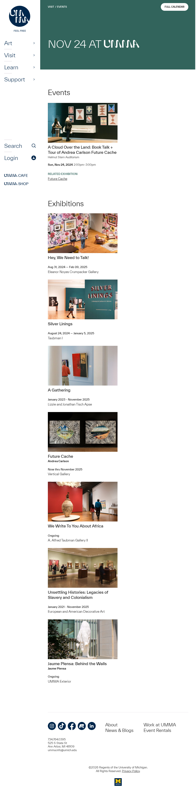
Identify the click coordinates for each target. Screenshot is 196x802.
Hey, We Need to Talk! (68, 257)
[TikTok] (62, 726)
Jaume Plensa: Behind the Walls (77, 663)
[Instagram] (52, 726)
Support (14, 79)
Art (8, 43)
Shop (16, 184)
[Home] (20, 19)
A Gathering (59, 390)
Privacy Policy (131, 771)
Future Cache (57, 178)
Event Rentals (157, 730)
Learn (11, 67)
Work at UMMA (160, 724)
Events (62, 6)
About (111, 724)
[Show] (34, 43)
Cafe (16, 175)
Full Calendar (175, 6)
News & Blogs (119, 730)
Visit (9, 55)
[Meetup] (82, 726)
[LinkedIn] (92, 726)
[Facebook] (72, 726)
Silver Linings (60, 323)
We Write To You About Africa (75, 526)
